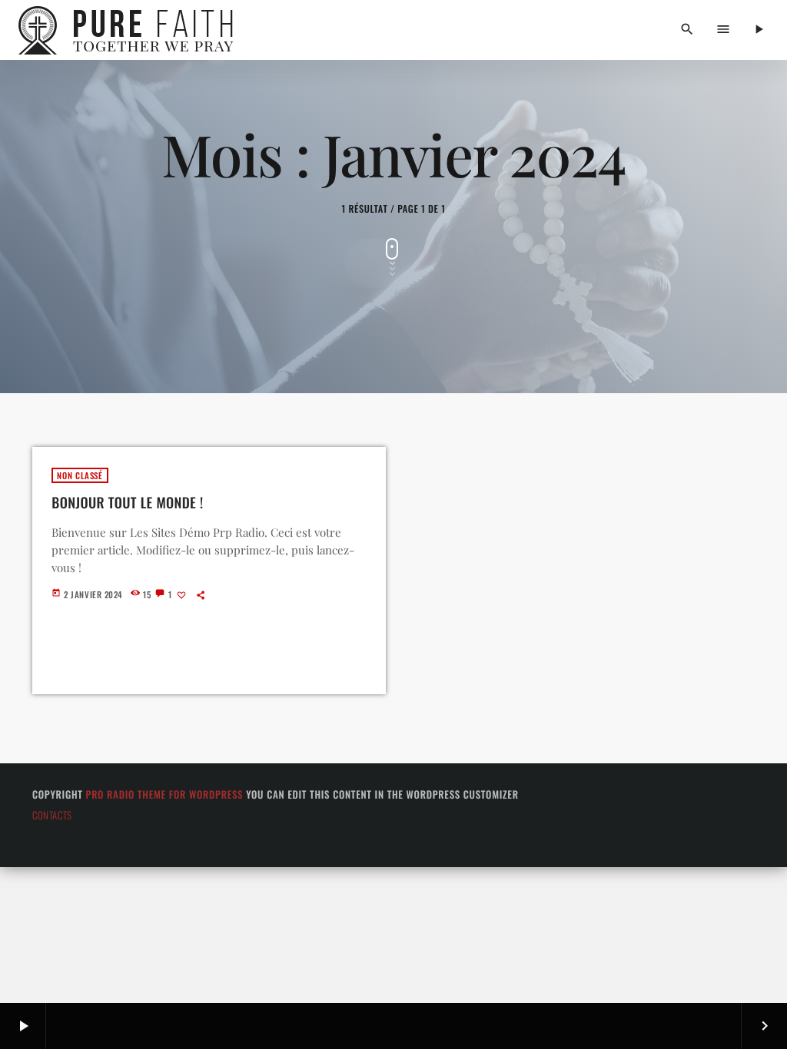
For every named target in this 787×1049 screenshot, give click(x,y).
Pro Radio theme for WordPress (165, 794)
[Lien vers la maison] (130, 30)
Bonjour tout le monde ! (127, 503)
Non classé (80, 475)
